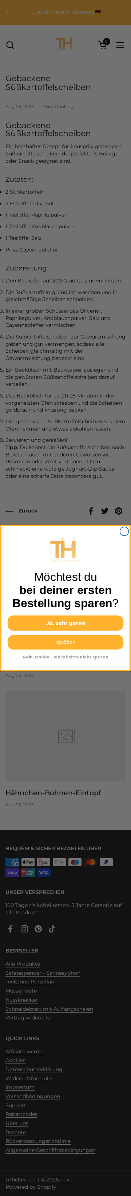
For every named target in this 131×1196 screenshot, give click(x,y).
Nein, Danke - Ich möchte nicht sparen (65, 657)
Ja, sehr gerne (66, 623)
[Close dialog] (124, 531)
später (65, 642)
